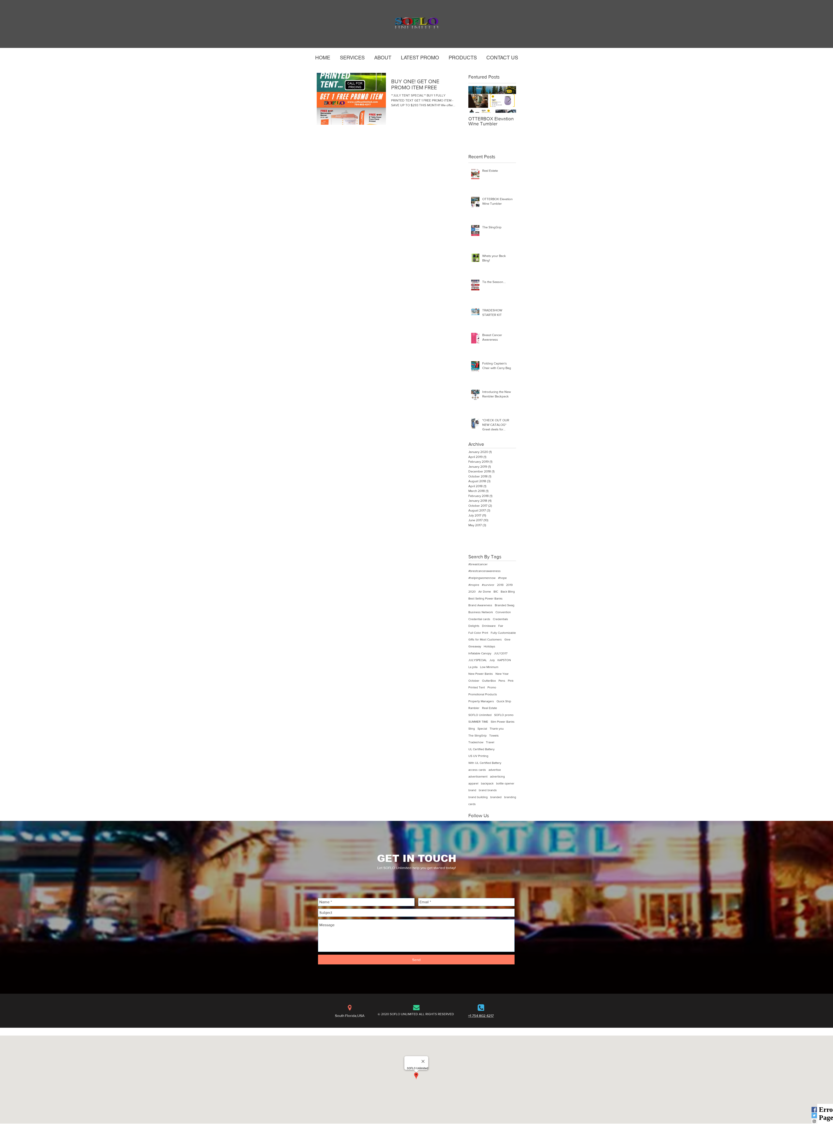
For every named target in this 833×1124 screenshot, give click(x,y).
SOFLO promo (503, 715)
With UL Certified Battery (484, 763)
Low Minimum (489, 667)
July (492, 660)
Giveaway (474, 646)
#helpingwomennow (481, 578)
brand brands (488, 790)
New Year (502, 673)
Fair (500, 625)
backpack (487, 783)
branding (510, 797)
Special (482, 728)
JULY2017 (500, 653)
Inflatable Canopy (479, 653)
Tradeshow (475, 742)
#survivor (488, 585)
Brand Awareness (480, 605)
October (473, 680)
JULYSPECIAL (477, 660)
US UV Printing (478, 756)
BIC (496, 591)
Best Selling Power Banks (485, 598)
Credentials (500, 619)
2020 (472, 591)
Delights (473, 625)
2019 (509, 585)
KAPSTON (504, 660)
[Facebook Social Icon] (814, 1109)
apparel (473, 783)
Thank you (497, 728)
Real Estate (489, 708)
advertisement (477, 776)
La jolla (472, 667)
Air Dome (484, 591)
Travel (490, 742)
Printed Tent (476, 687)
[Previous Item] (475, 99)
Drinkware (489, 625)
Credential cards (479, 619)
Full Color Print (478, 632)
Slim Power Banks (503, 721)
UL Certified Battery (481, 749)
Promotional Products (482, 694)
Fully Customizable (503, 632)
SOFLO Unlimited (480, 715)
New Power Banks (480, 673)
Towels (494, 735)
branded (496, 797)
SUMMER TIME (478, 721)
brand (472, 790)
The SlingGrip (477, 735)
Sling (471, 728)
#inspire (473, 585)
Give (507, 639)
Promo (491, 687)
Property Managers (481, 701)
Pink (510, 680)
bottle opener (505, 783)
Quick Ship (504, 701)
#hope (502, 578)
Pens (501, 680)
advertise (495, 769)
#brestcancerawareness (484, 571)
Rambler (473, 708)
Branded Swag (504, 605)
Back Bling (508, 591)
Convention (503, 612)
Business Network (480, 612)
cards (472, 804)
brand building (478, 797)
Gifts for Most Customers (485, 639)
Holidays (489, 646)
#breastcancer (478, 564)
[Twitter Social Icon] (814, 1115)
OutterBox (489, 680)
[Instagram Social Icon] (814, 1121)
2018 (500, 585)
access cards (477, 769)
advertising (497, 776)
